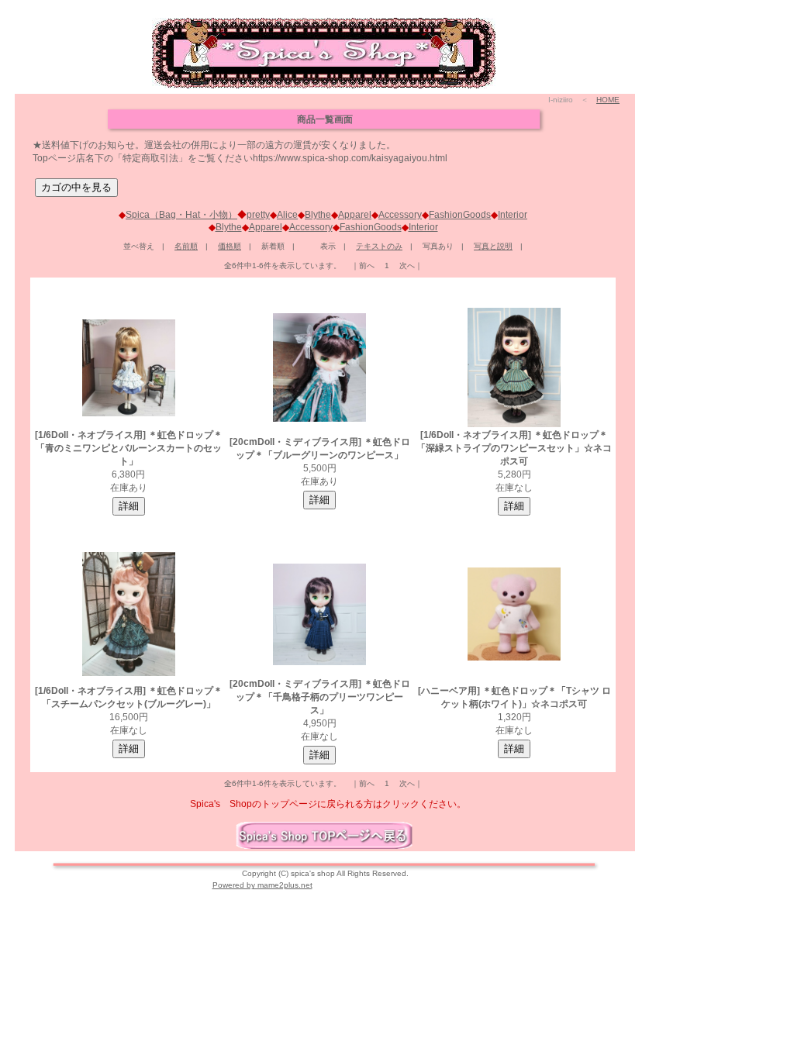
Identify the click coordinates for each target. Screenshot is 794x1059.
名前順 (186, 246)
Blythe (318, 214)
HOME (608, 99)
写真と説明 (493, 246)
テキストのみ (379, 246)
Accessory (400, 214)
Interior (512, 214)
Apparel (354, 214)
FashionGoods (460, 214)
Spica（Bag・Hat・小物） (181, 214)
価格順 (229, 246)
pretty (258, 214)
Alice (287, 214)
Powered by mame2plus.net (262, 885)
